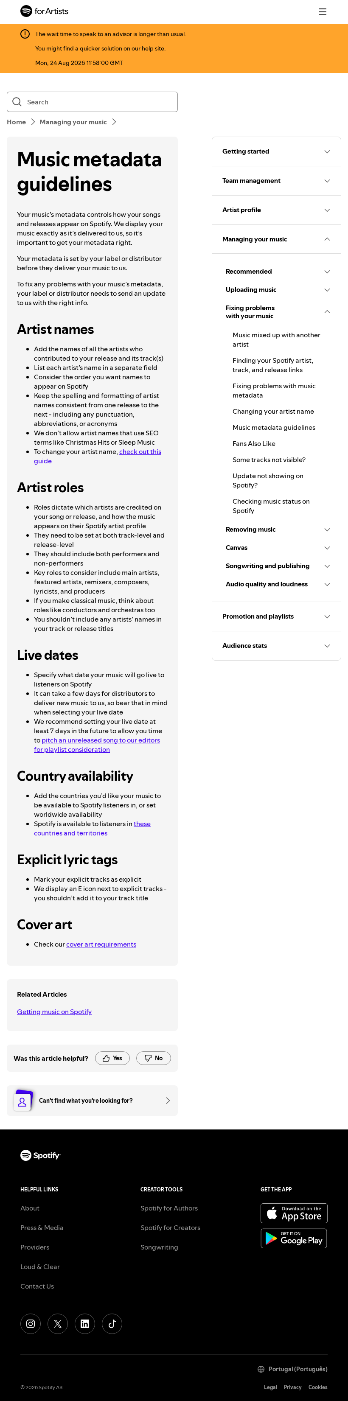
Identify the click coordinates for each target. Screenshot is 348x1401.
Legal (270, 1387)
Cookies (318, 1387)
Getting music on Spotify (54, 1011)
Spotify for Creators (170, 1227)
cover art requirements (101, 944)
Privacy (293, 1387)
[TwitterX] (58, 1324)
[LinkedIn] (85, 1324)
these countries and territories (92, 828)
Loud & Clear (40, 1266)
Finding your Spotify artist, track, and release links (273, 365)
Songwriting (159, 1247)
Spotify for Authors (169, 1208)
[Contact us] (165, 1100)
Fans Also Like (254, 443)
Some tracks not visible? (269, 459)
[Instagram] (30, 1324)
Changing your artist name (273, 411)
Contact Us (37, 1286)
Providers (34, 1247)
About (29, 1208)
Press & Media (42, 1227)
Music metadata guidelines (274, 427)
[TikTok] (112, 1324)
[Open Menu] (322, 12)
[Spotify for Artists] (44, 12)
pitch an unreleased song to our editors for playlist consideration (97, 744)
